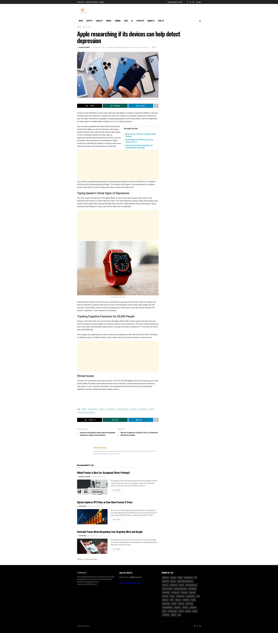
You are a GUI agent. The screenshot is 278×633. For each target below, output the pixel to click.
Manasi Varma (84, 47)
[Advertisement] (118, 167)
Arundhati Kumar (84, 477)
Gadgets (99, 20)
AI (132, 20)
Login (199, 2)
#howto (173, 577)
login (83, 559)
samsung (189, 604)
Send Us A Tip (80, 2)
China (181, 585)
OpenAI (181, 604)
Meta (193, 600)
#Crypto (165, 577)
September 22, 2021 (99, 47)
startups (193, 607)
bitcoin (165, 585)
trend (195, 611)
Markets (151, 20)
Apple (84, 409)
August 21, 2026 (94, 506)
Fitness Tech (86, 27)
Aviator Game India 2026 (130, 583)
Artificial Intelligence (185, 581)
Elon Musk (192, 589)
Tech (129, 47)
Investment (190, 596)
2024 (180, 577)
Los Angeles (142, 409)
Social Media (167, 607)
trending (166, 615)
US (179, 615)
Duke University (123, 409)
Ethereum (166, 592)
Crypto (89, 20)
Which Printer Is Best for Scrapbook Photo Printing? (140, 135)
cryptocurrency (191, 585)
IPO (172, 600)
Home (79, 27)
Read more (116, 490)
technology (172, 611)
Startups (140, 20)
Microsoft (166, 604)
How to (161, 20)
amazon (165, 581)
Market (178, 600)
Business (173, 585)
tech (164, 611)
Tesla (181, 611)
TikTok (188, 611)
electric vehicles (180, 589)
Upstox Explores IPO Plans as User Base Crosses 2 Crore (139, 140)
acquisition (188, 577)
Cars (126, 20)
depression (111, 409)
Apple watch (93, 409)
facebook (175, 592)
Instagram (180, 596)
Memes (108, 20)
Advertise (101, 2)
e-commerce (167, 589)
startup (185, 607)
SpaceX (177, 607)
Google (165, 596)
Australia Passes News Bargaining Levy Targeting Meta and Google (139, 146)
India (172, 596)
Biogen (102, 409)
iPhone (133, 409)
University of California (86, 413)
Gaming (118, 20)
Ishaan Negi (82, 506)
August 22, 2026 (97, 477)
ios (198, 596)
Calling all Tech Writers (92, 2)
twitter (173, 615)
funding (184, 592)
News (81, 20)
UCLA (151, 409)
